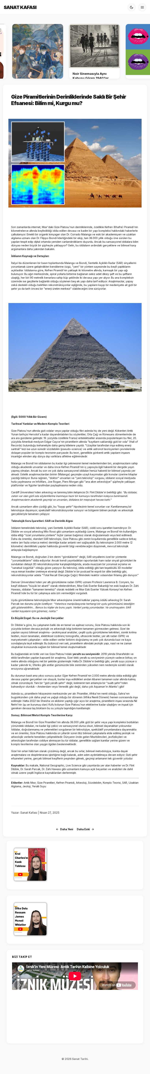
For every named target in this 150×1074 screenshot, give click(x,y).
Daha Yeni (66, 829)
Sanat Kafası (20, 7)
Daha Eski (83, 829)
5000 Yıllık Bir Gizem (32, 416)
